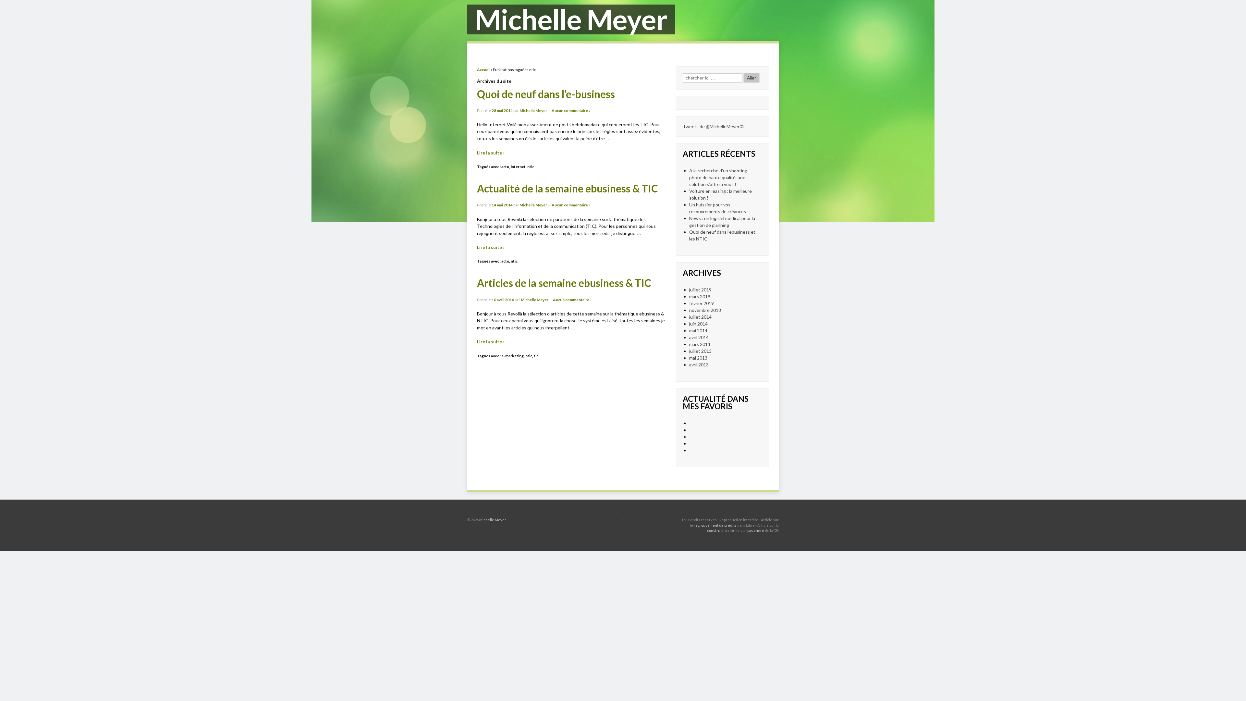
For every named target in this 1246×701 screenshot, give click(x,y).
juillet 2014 (700, 317)
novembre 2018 (705, 310)
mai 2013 (698, 358)
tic (536, 355)
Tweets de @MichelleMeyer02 (714, 126)
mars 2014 (699, 344)
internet (518, 166)
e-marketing (512, 355)
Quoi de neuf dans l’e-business (546, 94)
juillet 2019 (700, 289)
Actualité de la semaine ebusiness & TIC (567, 188)
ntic (530, 166)
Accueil (483, 69)
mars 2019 (699, 296)
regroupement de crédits (715, 525)
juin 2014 (698, 323)
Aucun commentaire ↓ (571, 110)
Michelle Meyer (533, 110)
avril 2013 (699, 364)
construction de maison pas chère (735, 530)
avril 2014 (699, 337)
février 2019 (701, 303)
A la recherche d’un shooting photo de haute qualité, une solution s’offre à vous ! (718, 177)
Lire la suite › (491, 152)
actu (505, 166)
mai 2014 (698, 330)
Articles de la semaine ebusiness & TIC (564, 283)
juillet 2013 (700, 351)
